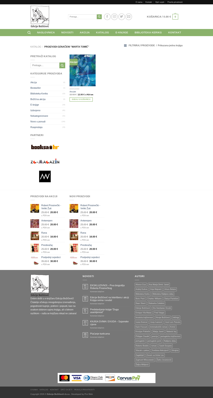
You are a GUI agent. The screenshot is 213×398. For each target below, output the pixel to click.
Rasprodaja (36, 127)
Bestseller (35, 88)
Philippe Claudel (142, 336)
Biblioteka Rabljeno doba (163, 294)
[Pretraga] (31, 32)
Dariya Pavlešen (171, 299)
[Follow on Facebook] (107, 16)
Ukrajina (175, 350)
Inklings (176, 317)
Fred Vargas (159, 313)
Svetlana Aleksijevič (160, 350)
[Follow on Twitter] (121, 16)
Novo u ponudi (37, 121)
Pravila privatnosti (175, 2)
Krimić (172, 327)
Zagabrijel (140, 355)
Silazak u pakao (142, 350)
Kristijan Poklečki (143, 331)
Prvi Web (88, 394)
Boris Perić (140, 299)
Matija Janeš (158, 331)
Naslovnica (46, 32)
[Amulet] (83, 70)
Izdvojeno (35, 110)
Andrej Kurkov (142, 289)
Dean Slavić (141, 303)
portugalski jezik (154, 341)
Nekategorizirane (39, 116)
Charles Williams (155, 299)
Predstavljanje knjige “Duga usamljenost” (104, 310)
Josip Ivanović (156, 322)
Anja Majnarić (156, 289)
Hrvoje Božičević (163, 317)
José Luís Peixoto (172, 322)
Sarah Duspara (165, 346)
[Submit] (99, 16)
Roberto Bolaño (142, 346)
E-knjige (121, 32)
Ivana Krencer (141, 322)
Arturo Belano (170, 289)
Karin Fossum (141, 327)
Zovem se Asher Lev (155, 355)
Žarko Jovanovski (164, 360)
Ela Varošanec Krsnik (162, 308)
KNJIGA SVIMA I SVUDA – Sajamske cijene (109, 323)
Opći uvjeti (159, 2)
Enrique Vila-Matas (144, 313)
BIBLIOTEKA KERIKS (148, 32)
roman (153, 346)
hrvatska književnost (144, 317)
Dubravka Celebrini (156, 303)
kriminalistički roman (158, 327)
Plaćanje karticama (100, 333)
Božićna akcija (37, 99)
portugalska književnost (170, 336)
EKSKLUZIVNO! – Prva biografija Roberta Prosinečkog (107, 286)
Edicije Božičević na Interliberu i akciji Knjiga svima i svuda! (109, 298)
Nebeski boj (171, 331)
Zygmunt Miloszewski (145, 360)
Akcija (85, 32)
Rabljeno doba (170, 341)
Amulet (73, 91)
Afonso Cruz (141, 284)
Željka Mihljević (142, 364)
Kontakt (148, 2)
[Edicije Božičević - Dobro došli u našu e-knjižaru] (47, 17)
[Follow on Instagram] (114, 16)
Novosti (67, 32)
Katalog (102, 32)
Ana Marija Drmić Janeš (159, 284)
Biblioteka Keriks (39, 93)
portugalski (140, 341)
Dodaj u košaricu (81, 99)
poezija (155, 336)
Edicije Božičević (143, 308)
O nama (139, 2)
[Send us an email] (128, 16)
